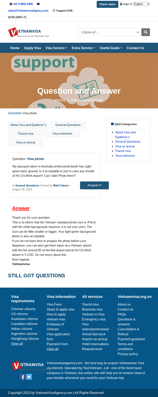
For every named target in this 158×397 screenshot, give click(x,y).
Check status (107, 4)
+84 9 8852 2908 (23, 4)
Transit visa (25, 133)
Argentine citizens (24, 333)
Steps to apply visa (60, 309)
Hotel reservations (95, 344)
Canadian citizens (24, 324)
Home (15, 48)
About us (124, 304)
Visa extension (62, 133)
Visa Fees (54, 304)
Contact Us (135, 48)
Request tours (92, 349)
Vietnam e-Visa (93, 314)
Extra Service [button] (82, 48)
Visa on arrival (25, 142)
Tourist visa (90, 304)
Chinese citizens (23, 309)
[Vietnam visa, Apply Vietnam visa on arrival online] (28, 32)
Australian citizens (24, 319)
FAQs (122, 314)
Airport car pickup (95, 339)
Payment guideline (131, 339)
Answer (93, 185)
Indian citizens (21, 329)
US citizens (19, 314)
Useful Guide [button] (110, 48)
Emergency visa (94, 319)
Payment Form (57, 344)
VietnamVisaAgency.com (54, 393)
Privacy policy (128, 354)
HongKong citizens (25, 338)
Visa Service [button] (55, 48)
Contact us (125, 309)
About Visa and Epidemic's (28, 125)
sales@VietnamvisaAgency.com (28, 10)
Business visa (92, 309)
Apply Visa (32, 48)
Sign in (127, 4)
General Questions (68, 125)
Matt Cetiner (61, 185)
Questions (15, 113)
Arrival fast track (93, 334)
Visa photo (35, 159)
